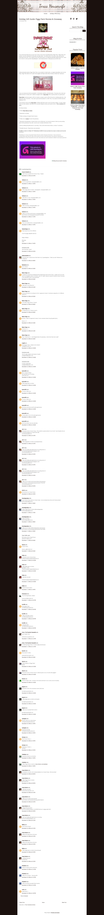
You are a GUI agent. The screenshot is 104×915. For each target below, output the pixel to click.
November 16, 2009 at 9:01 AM (28, 287)
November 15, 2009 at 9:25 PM (28, 251)
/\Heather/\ (24, 865)
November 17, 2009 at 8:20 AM (28, 551)
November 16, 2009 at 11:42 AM (29, 377)
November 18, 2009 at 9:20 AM (28, 657)
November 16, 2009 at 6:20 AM (28, 268)
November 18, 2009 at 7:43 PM (28, 766)
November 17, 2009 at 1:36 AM (28, 503)
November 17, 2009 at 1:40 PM (28, 589)
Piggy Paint (45, 94)
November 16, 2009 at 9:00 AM (28, 279)
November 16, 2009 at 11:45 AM (29, 424)
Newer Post (22, 902)
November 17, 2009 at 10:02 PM (29, 600)
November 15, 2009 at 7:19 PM (28, 183)
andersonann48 (25, 255)
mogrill (23, 343)
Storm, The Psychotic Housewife (29, 632)
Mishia (23, 824)
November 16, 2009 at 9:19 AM (28, 338)
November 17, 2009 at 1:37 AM (28, 512)
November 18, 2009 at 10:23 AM (29, 666)
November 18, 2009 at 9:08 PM (28, 773)
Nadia (23, 585)
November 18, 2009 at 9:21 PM (28, 820)
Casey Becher (25, 770)
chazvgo (23, 737)
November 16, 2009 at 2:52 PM (28, 454)
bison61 (23, 650)
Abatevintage (25, 229)
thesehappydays (25, 498)
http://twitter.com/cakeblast (42, 764)
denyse (23, 544)
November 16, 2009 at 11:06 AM (29, 348)
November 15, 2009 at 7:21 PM (28, 216)
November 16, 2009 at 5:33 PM (28, 494)
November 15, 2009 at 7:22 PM (28, 224)
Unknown (24, 179)
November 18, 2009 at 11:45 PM (29, 893)
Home (45, 13)
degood (23, 686)
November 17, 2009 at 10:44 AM (29, 581)
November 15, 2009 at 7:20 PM (28, 199)
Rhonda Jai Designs (55, 912)
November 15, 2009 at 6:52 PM (28, 175)
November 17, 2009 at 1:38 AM (28, 521)
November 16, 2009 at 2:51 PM (28, 435)
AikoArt (23, 661)
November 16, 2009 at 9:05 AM (28, 296)
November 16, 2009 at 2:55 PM (28, 486)
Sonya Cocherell (25, 172)
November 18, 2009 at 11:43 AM (29, 714)
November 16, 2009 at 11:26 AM (29, 357)
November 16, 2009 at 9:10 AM (28, 322)
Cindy (23, 555)
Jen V (23, 429)
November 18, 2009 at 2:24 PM (28, 740)
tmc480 (23, 604)
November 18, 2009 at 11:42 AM (29, 682)
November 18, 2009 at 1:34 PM (28, 723)
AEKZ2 (23, 490)
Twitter (27, 118)
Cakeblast (24, 754)
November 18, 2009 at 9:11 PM (28, 792)
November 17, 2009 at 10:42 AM (29, 560)
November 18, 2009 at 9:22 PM (28, 844)
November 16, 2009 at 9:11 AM (28, 330)
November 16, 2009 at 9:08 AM (28, 304)
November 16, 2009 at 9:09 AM (28, 312)
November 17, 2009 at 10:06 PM (29, 609)
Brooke (23, 678)
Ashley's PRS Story (55, 13)
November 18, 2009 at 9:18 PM (28, 811)
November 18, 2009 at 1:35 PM (28, 732)
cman (23, 889)
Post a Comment (24, 895)
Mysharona (24, 264)
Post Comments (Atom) (30, 904)
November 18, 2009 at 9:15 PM (28, 801)
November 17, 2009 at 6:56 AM (28, 540)
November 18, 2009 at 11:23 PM (29, 869)
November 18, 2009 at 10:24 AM (29, 674)
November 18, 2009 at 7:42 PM (28, 758)
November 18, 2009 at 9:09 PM (28, 783)
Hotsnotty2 (24, 593)
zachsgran (24, 718)
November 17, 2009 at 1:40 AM (28, 531)
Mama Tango (24, 272)
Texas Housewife (52, 6)
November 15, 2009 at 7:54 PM (28, 243)
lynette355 (24, 370)
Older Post (64, 902)
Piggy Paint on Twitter (27, 110)
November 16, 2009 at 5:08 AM (28, 260)
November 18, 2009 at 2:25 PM (28, 750)
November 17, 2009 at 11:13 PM (29, 638)
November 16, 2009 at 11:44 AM (29, 417)
